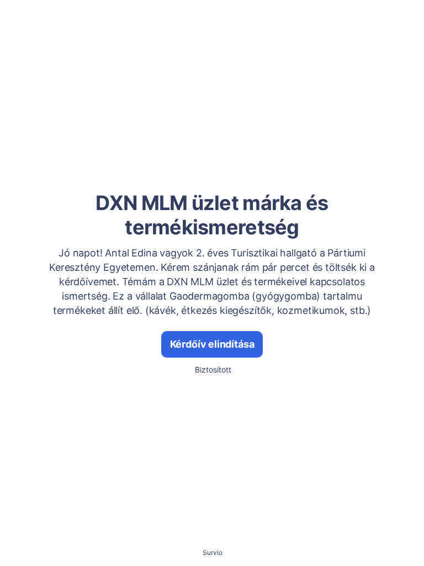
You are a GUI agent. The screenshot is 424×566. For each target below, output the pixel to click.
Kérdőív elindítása (212, 344)
